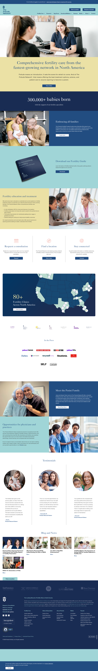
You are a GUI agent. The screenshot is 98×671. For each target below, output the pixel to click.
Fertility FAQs (27, 625)
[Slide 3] (48, 52)
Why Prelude (59, 613)
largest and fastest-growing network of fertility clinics (38, 600)
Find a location (19, 309)
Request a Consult (89, 9)
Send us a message (7, 607)
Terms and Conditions (8, 636)
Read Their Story (62, 407)
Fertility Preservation (28, 623)
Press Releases (73, 615)
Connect (82, 258)
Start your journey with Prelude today (78, 605)
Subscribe (5, 611)
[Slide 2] (46, 52)
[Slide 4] (50, 52)
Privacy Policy (17, 636)
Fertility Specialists (46, 615)
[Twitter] (3, 615)
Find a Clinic (49, 85)
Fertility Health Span (28, 613)
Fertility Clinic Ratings (85, 613)
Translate (93, 636)
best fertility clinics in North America (78, 602)
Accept (9, 668)
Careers (22, 445)
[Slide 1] (43, 52)
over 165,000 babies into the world (73, 604)
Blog (71, 620)
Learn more (62, 135)
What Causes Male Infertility (86, 622)
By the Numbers (60, 615)
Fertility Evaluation (28, 620)
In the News (72, 613)
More (4, 555)
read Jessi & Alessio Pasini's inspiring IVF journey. (59, 2)
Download (62, 171)
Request (16, 258)
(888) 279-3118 (8, 609)
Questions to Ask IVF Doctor (86, 615)
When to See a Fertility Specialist (31, 615)
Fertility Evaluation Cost (85, 620)
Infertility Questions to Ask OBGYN (88, 617)
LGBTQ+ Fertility (27, 622)
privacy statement (49, 663)
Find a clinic (49, 258)
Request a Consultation (9, 605)
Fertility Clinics (45, 613)
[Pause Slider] (53, 52)
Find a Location (75, 9)
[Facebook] (9, 615)
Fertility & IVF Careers (61, 620)
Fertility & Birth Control (85, 618)
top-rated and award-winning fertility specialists (34, 604)
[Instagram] (6, 615)
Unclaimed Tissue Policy (28, 636)
